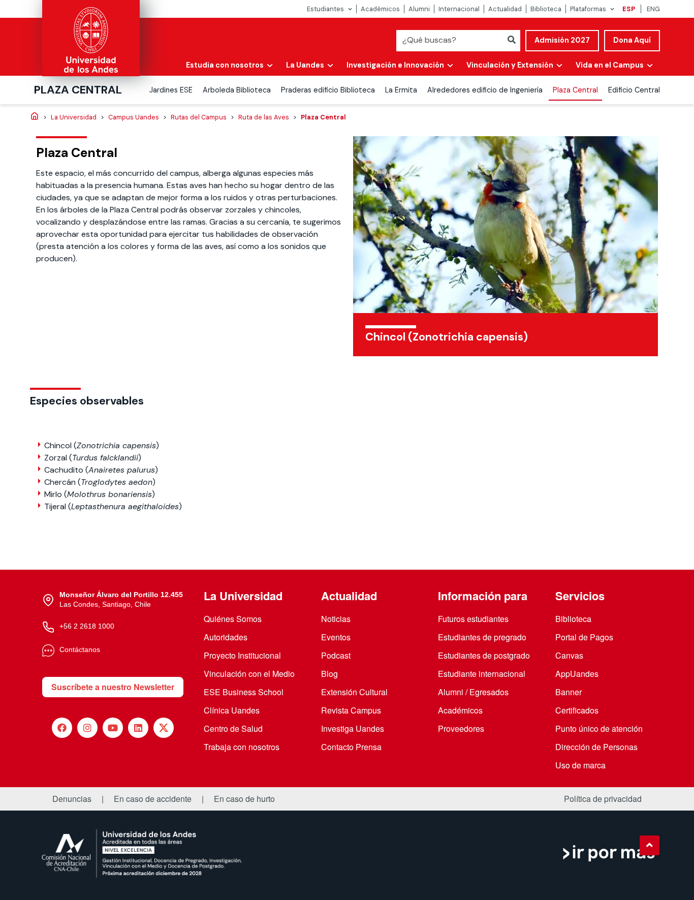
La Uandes (305, 65)
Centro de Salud (233, 728)
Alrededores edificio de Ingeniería (485, 90)
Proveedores (461, 728)
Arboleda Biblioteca (237, 90)
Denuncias (71, 799)
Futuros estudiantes (473, 619)
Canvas (569, 655)
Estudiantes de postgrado (484, 655)
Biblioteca (545, 9)
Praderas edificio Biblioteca (328, 90)
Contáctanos (79, 649)
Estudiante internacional (481, 673)
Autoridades (225, 637)
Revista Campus (351, 710)
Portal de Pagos (584, 637)
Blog (329, 673)
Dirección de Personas (596, 747)
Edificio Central (634, 90)
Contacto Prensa (351, 747)
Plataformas (588, 9)
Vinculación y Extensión (509, 65)
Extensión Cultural (354, 692)
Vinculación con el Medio (249, 673)
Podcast (336, 655)
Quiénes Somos (233, 619)
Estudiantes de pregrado (482, 637)
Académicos (380, 9)
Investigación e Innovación (395, 65)
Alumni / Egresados (473, 692)
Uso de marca (580, 765)
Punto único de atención (599, 728)
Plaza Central (78, 89)
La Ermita (401, 90)
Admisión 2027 (562, 40)
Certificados (576, 710)
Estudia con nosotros (225, 65)
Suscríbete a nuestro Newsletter (112, 687)
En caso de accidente (153, 799)
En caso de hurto (244, 799)
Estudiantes (325, 9)
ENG (653, 9)
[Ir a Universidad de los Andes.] (34, 116)
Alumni (419, 9)
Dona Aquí (632, 40)
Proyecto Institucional (242, 655)
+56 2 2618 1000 (86, 626)
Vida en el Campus (610, 65)
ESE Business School (243, 692)
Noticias (336, 619)
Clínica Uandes (232, 710)
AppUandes (576, 673)
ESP (628, 9)
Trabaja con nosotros (241, 747)
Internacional (459, 9)
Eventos (336, 637)
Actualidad (505, 9)
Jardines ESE (171, 90)
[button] (649, 845)
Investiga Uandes (352, 728)
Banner (568, 692)
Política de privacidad (603, 799)
